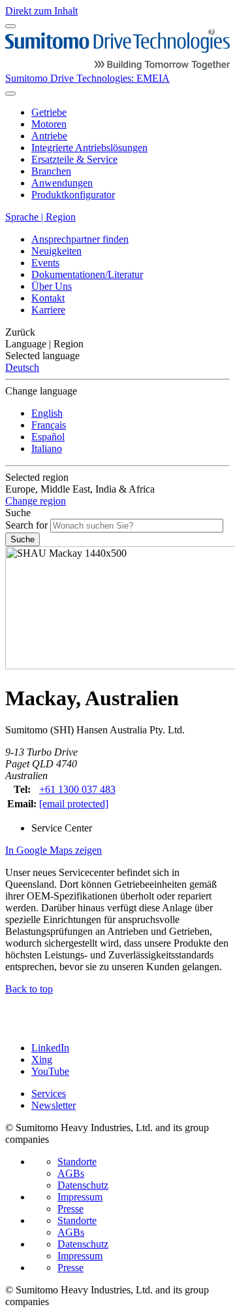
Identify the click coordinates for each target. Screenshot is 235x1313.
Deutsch (22, 367)
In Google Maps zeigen (53, 850)
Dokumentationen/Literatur (87, 274)
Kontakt (48, 298)
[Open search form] (10, 94)
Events (45, 262)
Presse (70, 1208)
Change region (35, 500)
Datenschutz (82, 1185)
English (47, 413)
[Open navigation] (10, 26)
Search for (26, 525)
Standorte (77, 1161)
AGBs (70, 1173)
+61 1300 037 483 (77, 789)
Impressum (79, 1196)
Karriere (48, 309)
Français (48, 424)
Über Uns (51, 286)
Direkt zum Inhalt (41, 10)
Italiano (46, 448)
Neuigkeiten (56, 250)
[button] (117, 332)
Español (48, 436)
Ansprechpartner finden (80, 239)
